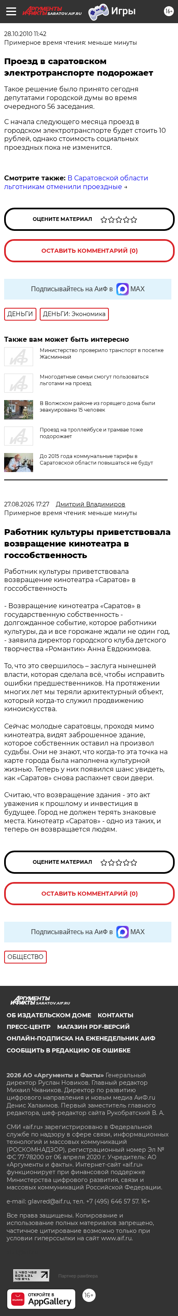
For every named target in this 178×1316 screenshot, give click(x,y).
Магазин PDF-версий (93, 1027)
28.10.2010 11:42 (25, 34)
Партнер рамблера (78, 1275)
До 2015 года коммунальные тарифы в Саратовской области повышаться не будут (96, 459)
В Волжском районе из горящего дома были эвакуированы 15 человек (97, 406)
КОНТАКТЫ (115, 1015)
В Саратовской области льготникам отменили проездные (76, 182)
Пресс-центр (29, 1027)
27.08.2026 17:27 (26, 504)
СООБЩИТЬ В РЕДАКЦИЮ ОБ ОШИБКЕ (68, 1050)
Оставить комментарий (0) (89, 250)
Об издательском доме (49, 1015)
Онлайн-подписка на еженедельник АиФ (81, 1038)
